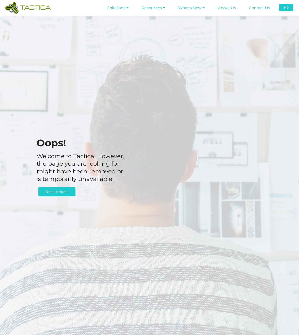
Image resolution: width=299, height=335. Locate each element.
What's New (190, 7)
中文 (286, 8)
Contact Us (259, 7)
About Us (227, 7)
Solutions (116, 7)
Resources (152, 7)
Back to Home (57, 192)
